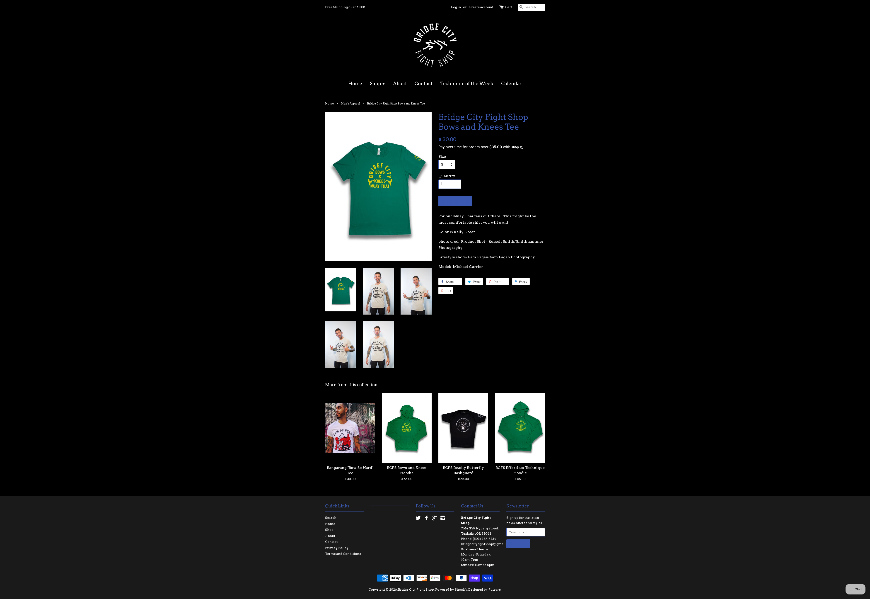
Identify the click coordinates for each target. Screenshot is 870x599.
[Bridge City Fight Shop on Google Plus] (434, 519)
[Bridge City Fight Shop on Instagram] (442, 519)
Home (355, 83)
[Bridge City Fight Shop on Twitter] (418, 519)
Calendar (511, 83)
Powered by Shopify (451, 589)
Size (442, 156)
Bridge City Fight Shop (416, 589)
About (400, 83)
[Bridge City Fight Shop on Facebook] (426, 519)
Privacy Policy (336, 548)
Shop (376, 83)
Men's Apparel (350, 103)
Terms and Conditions (343, 553)
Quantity (446, 176)
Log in (456, 7)
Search (330, 517)
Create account (481, 7)
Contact (424, 83)
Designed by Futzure (484, 589)
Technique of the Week (466, 83)
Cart (508, 7)
